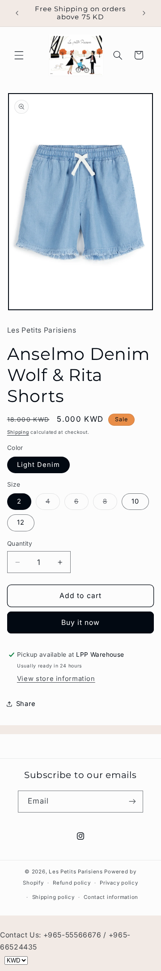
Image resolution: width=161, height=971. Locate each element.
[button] (18, 55)
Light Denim (38, 465)
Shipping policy (53, 897)
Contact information (111, 897)
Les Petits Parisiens (76, 871)
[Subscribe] (132, 802)
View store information (56, 679)
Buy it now (80, 622)
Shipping (18, 432)
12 (21, 522)
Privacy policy (119, 883)
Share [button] (26, 704)
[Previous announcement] (17, 13)
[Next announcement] (144, 13)
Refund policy (72, 883)
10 (135, 501)
